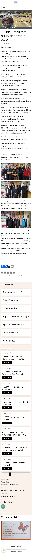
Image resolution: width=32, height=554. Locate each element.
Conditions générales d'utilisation (16, 549)
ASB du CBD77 (9, 341)
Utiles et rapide (10, 308)
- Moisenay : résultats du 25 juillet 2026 (15, 403)
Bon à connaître (10, 333)
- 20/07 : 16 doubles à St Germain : (13, 418)
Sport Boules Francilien (13, 325)
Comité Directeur (11, 300)
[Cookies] (4, 550)
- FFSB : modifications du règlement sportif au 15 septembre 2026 (13, 357)
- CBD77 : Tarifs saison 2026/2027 (12, 388)
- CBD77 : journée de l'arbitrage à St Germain (13, 373)
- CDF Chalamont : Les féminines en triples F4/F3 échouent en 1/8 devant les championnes (14, 433)
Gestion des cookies (16, 551)
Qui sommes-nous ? (12, 292)
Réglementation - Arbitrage (16, 316)
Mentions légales (16, 546)
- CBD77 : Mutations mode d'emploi (14, 464)
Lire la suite (7, 362)
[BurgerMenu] (3, 7)
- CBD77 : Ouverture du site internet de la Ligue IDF (15, 448)
